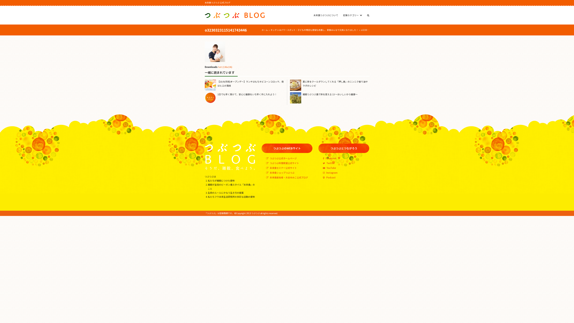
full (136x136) (225, 66)
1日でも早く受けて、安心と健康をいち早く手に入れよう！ (247, 94)
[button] (368, 15)
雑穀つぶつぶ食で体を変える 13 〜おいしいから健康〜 (330, 94)
